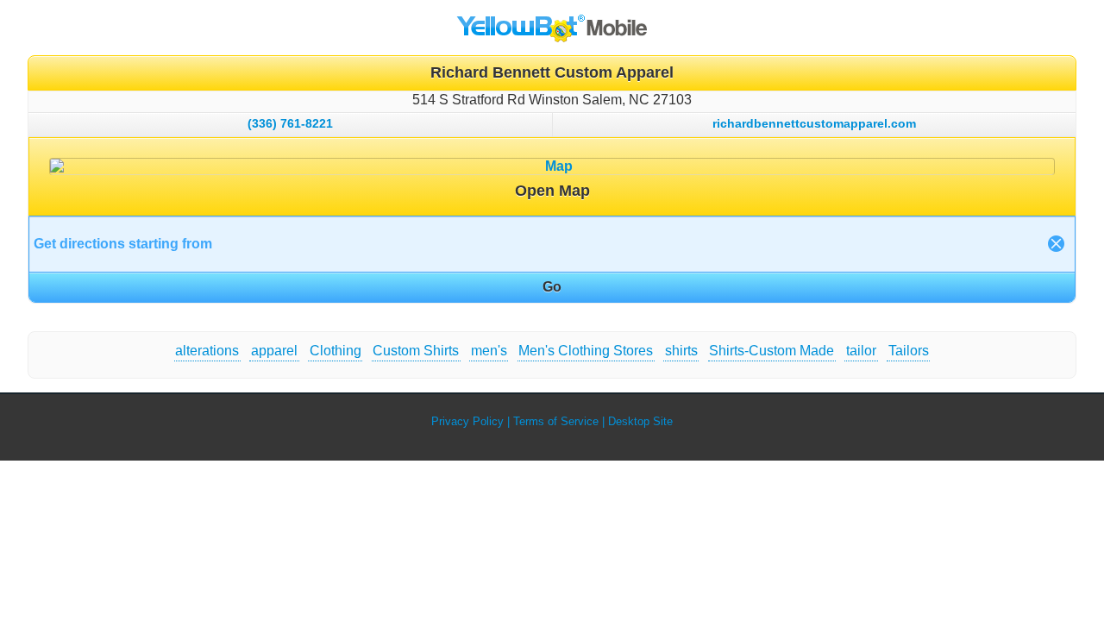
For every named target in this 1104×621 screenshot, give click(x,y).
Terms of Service (556, 421)
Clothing (335, 350)
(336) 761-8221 (290, 123)
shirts (681, 350)
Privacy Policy (467, 421)
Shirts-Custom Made (771, 350)
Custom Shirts (416, 350)
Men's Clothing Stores (585, 350)
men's (489, 350)
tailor (861, 350)
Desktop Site (640, 421)
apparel (274, 350)
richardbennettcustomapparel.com (814, 123)
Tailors (908, 350)
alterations (207, 350)
